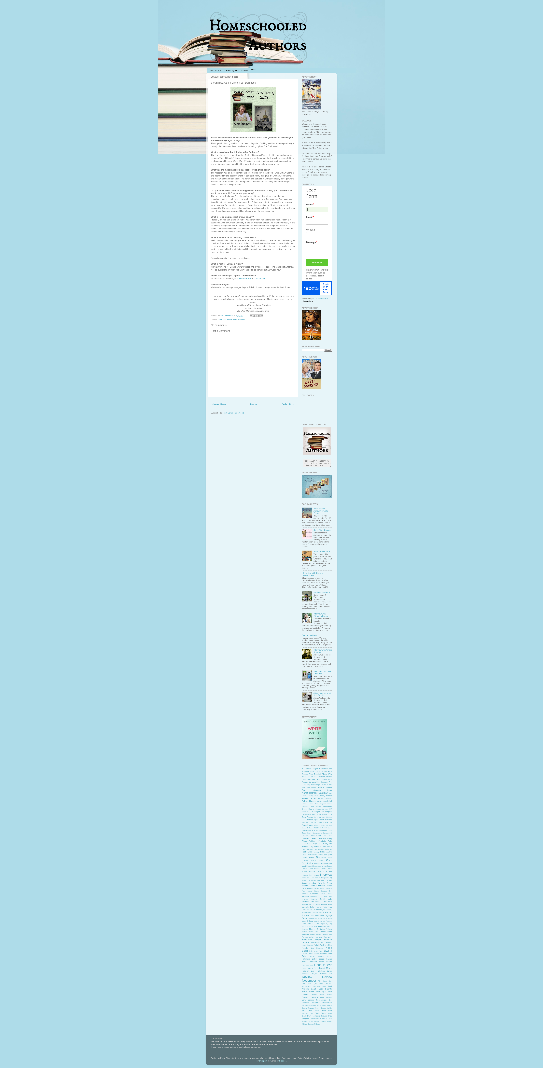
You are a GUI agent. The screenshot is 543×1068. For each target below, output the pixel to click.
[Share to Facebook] (259, 315)
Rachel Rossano (318, 959)
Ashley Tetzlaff (309, 798)
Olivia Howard (313, 951)
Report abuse (307, 301)
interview (316, 875)
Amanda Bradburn (318, 777)
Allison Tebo (306, 777)
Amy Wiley (311, 785)
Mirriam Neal (313, 937)
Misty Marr (323, 937)
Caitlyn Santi (306, 814)
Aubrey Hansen (309, 801)
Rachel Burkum (320, 954)
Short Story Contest (322, 530)
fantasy (316, 852)
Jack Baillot (321, 880)
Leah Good (318, 921)
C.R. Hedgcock (326, 812)
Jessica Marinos (326, 894)
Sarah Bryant (321, 992)
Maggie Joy (324, 924)
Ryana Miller (318, 984)
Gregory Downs (320, 863)
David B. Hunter (313, 830)
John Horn (322, 896)
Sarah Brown (308, 992)
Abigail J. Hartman (320, 769)
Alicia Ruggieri (315, 774)
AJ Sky (324, 771)
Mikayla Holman (322, 934)
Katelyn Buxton (308, 905)
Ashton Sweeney (325, 798)
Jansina (329, 880)
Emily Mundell (327, 846)
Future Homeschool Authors (312, 854)
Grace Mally (317, 860)
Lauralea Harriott (314, 918)
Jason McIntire (309, 883)
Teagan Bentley (314, 1008)
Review (307, 977)
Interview (222, 320)
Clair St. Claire (316, 822)
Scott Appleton (321, 1000)
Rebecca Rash (307, 968)
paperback (260, 278)
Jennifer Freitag (313, 888)
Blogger (282, 1061)
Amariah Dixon (327, 779)
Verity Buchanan (315, 1018)
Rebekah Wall (326, 974)
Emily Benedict (315, 846)
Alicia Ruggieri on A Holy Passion (322, 694)
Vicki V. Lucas (327, 1019)
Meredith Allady (308, 934)
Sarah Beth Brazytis (236, 320)
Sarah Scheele (308, 1000)
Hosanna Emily (307, 875)
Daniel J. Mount (320, 828)
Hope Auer (327, 871)
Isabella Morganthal (322, 878)
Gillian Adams (308, 857)
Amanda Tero (313, 779)
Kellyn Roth (306, 913)
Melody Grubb (326, 932)
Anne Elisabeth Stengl (317, 790)
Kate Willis (327, 902)
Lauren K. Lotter (326, 918)
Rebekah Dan (308, 971)
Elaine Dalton (315, 836)
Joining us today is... (322, 592)
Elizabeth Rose (307, 844)
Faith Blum (307, 852)
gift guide (328, 855)
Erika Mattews (319, 849)
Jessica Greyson (310, 894)
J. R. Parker (311, 880)
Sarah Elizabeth (326, 994)
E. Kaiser (325, 833)
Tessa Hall (307, 1011)
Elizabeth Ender (325, 841)
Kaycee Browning (326, 910)
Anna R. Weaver (325, 787)
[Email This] (251, 315)
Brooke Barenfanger (323, 806)
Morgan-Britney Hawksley (321, 942)
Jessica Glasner (313, 891)
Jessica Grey (326, 891)
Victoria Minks (307, 1021)
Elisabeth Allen (309, 838)
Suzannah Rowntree (309, 1005)
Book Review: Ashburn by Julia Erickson (320, 511)
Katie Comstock (321, 905)
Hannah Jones (307, 869)
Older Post (288, 404)
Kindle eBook (245, 278)
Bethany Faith (308, 806)
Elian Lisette (327, 836)
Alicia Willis (327, 774)
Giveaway (321, 857)
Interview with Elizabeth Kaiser (320, 615)
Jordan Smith (318, 899)
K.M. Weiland (316, 902)
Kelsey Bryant (318, 913)
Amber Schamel (309, 782)
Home (254, 404)
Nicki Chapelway (317, 948)
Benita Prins (313, 804)
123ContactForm (320, 299)
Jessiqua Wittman (309, 896)
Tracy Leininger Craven (317, 1016)
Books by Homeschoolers (237, 70)
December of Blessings (311, 833)
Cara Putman (307, 817)
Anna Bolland (311, 787)
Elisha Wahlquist (309, 841)
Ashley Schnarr (326, 796)
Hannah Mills (320, 869)
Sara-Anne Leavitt (319, 986)
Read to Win (323, 965)
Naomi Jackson (307, 945)
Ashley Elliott (313, 796)
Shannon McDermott (322, 1003)
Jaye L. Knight (325, 883)
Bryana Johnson (322, 809)
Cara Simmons (319, 817)
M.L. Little (315, 924)
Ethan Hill (328, 849)
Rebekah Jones (324, 971)
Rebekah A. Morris (323, 968)
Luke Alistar (306, 924)
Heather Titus (315, 871)
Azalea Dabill (322, 801)
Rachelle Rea (307, 965)
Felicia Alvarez (326, 852)
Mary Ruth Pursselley (317, 926)
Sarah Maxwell (326, 997)
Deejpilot (263, 1061)
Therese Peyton (308, 1013)
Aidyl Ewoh (315, 771)
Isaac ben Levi (308, 878)
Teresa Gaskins (326, 1008)
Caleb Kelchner (316, 814)
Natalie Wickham (320, 945)
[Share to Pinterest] (261, 315)
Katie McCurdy (314, 910)
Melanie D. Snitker (317, 929)
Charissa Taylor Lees (314, 820)
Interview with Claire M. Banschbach (313, 574)
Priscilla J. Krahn (307, 954)
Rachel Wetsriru (325, 962)
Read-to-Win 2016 (321, 552)
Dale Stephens (326, 825)
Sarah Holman (310, 997)
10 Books (306, 769)
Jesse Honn (323, 888)
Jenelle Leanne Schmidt (313, 886)
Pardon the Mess (309, 635)
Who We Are (215, 70)
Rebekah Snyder (309, 974)
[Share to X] (256, 315)
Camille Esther (327, 814)
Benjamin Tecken (326, 804)
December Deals (325, 831)
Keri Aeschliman (317, 916)
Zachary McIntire (314, 1024)
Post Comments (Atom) (233, 413)
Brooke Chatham (308, 809)
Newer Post (219, 404)
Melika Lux (313, 932)
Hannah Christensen (313, 866)
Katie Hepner (316, 907)
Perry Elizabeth (325, 951)
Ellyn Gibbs (317, 844)
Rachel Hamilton (317, 956)
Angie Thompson (322, 785)
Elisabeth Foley (325, 838)
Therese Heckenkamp (323, 1011)
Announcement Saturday (315, 793)
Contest (317, 825)
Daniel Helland (307, 828)
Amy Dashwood (322, 782)
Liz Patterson (327, 921)
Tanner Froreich (322, 1005)
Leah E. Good (307, 921)
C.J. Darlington (314, 812)
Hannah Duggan (326, 866)
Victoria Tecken (320, 1021)
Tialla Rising (320, 1013)
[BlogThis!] (253, 315)
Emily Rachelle (307, 849)
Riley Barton (322, 981)
